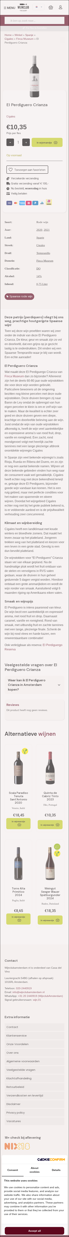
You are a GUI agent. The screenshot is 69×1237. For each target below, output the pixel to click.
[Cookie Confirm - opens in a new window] (51, 1159)
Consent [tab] (12, 1170)
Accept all (34, 1230)
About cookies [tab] (35, 1170)
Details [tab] (56, 1170)
